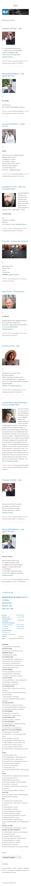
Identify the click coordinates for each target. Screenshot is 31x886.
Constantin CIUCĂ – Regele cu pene (13, 800)
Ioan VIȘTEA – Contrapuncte (11, 682)
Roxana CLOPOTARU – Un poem (12, 842)
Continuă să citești (8, 57)
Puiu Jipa (4, 281)
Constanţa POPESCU (18, 174)
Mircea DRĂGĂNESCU (18, 111)
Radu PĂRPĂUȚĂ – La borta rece (12, 673)
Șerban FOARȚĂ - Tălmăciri (10, 796)
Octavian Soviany (6, 63)
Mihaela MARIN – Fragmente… (11, 696)
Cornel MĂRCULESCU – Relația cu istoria (13, 665)
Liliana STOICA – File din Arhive (11, 667)
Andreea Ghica (6, 392)
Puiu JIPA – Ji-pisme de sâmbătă (15, 241)
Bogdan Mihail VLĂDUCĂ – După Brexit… (14, 709)
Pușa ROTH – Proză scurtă (10, 784)
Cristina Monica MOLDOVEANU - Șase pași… (15, 815)
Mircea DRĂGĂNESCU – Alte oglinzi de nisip (13, 75)
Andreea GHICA (17, 390)
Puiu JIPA (15, 278)
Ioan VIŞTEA (16, 333)
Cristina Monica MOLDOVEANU (21, 465)
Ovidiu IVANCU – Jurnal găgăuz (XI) (12, 728)
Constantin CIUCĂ (17, 228)
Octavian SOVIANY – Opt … (12, 480)
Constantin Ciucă (6, 230)
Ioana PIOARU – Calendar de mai (12, 715)
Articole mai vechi (7, 592)
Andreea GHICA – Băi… (11, 346)
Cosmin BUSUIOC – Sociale (11, 807)
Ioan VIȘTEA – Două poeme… (13, 291)
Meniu (15, 5)
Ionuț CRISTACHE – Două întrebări (11, 646)
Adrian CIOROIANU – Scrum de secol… (13, 659)
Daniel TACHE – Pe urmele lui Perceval (13, 650)
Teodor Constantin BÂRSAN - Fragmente (14, 790)
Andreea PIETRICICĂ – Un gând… (12, 840)
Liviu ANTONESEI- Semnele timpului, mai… (14, 740)
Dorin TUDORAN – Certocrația (11, 738)
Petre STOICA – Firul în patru (11, 684)
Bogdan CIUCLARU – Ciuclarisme (12, 719)
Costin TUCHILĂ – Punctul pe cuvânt (13, 746)
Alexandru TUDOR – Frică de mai (12, 836)
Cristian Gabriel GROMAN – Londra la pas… (15, 707)
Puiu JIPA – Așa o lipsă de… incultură (13, 675)
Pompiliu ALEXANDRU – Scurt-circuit (12, 671)
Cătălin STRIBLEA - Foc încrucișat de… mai (14, 742)
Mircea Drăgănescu (7, 113)
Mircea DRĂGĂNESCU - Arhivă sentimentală (15, 680)
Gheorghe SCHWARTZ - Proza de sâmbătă (15, 782)
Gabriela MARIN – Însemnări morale (13, 819)
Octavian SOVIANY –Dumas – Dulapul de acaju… (16, 794)
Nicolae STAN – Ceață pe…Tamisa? (13, 744)
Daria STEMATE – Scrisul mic (11, 809)
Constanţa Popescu (7, 176)
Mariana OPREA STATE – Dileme (12, 813)
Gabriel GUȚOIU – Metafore (11, 844)
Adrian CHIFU (21, 620)
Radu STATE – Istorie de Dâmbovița (12, 661)
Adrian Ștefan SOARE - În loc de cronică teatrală (16, 846)
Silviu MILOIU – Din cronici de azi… (12, 663)
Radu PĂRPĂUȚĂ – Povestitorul (12, 780)
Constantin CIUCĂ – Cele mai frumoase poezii (13, 188)
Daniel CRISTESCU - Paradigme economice (15, 723)
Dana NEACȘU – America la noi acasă (13, 705)
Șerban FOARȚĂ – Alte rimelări (11, 732)
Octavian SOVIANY (17, 61)
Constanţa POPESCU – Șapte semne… (13, 125)
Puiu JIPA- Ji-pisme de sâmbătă (11, 763)
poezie (13, 63)
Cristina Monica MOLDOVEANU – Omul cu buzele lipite (15, 403)
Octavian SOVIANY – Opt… (12, 28)
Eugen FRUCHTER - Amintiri (10, 655)
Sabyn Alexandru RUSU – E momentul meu (15, 838)
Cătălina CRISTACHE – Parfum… (12, 817)
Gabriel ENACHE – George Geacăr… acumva (15, 828)
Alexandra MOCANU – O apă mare (12, 811)
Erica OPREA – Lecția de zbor (11, 713)
